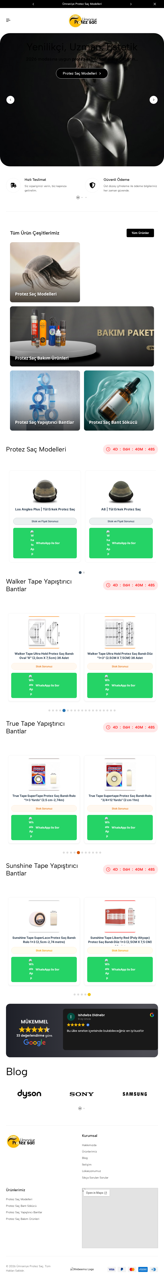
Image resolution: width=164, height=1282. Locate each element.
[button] (131, 4)
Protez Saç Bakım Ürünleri (22, 1219)
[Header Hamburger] (8, 20)
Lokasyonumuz (91, 1171)
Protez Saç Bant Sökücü (21, 1206)
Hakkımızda (89, 1145)
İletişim (87, 1164)
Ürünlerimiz (89, 1151)
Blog (85, 1158)
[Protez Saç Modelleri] (82, 99)
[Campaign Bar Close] (157, 4)
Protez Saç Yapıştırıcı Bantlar (24, 1212)
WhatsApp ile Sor (48, 543)
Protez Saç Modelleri (19, 1199)
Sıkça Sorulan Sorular (95, 1177)
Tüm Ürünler (140, 233)
